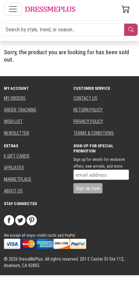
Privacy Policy (88, 121)
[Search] (131, 30)
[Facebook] (9, 220)
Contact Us (85, 98)
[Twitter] (20, 220)
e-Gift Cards (16, 156)
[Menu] (13, 9)
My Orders (15, 98)
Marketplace (17, 179)
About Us (13, 190)
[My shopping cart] (126, 9)
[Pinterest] (32, 220)
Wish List (13, 121)
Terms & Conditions (93, 133)
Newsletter (16, 133)
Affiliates (14, 167)
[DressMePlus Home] (50, 9)
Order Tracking (20, 109)
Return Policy (87, 109)
